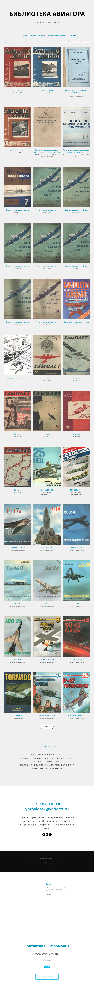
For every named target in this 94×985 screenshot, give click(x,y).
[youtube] (48, 967)
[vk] (47, 834)
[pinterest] (50, 834)
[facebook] (43, 834)
